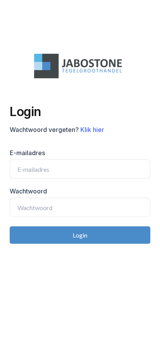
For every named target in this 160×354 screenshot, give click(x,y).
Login (80, 235)
